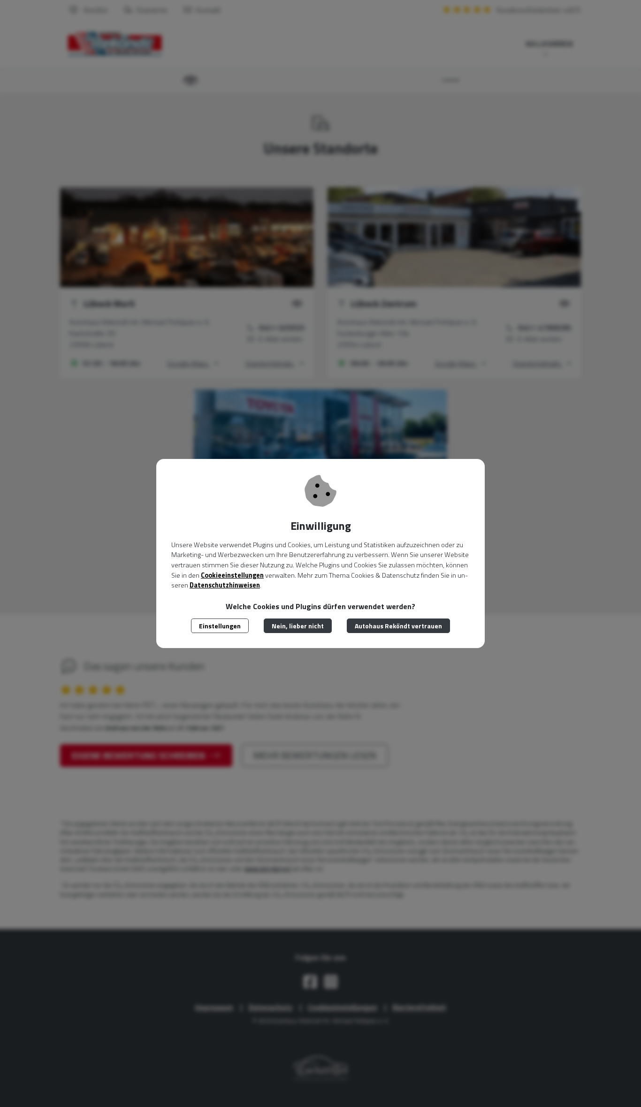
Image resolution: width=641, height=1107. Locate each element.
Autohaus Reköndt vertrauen (398, 626)
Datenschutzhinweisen (225, 585)
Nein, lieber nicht (298, 626)
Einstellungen (220, 626)
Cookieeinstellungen (232, 575)
